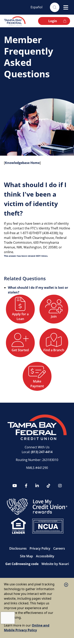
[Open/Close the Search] (54, 7)
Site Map (26, 556)
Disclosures (18, 548)
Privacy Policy (40, 548)
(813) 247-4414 (41, 452)
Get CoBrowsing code (21, 564)
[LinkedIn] (37, 486)
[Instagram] (60, 486)
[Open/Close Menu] (65, 7)
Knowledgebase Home (22, 163)
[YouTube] (14, 486)
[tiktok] (48, 486)
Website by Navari (55, 564)
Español (36, 7)
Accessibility (45, 556)
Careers (59, 548)
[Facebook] (26, 486)
